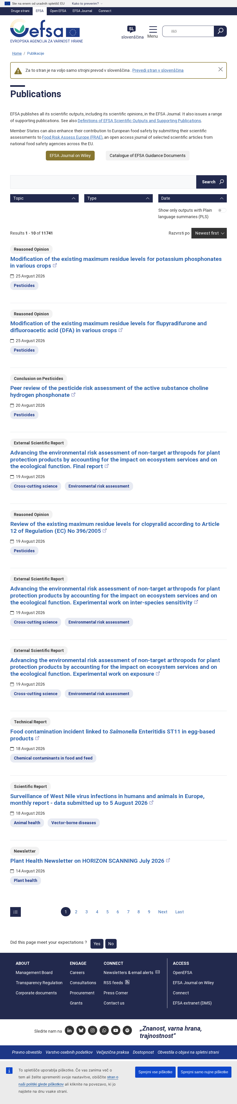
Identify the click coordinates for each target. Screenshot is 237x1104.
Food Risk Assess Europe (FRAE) (72, 137)
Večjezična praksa (112, 1052)
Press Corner (116, 992)
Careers (77, 972)
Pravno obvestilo (27, 1052)
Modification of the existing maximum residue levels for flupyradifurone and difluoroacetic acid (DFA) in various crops (108, 327)
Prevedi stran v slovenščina (158, 70)
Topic (18, 198)
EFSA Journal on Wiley (70, 155)
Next (162, 911)
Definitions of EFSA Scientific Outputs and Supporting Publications (139, 120)
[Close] (220, 69)
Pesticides (24, 285)
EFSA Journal (82, 11)
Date (165, 198)
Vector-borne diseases (73, 822)
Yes (97, 943)
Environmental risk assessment (99, 486)
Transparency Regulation (39, 982)
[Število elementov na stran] (15, 912)
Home (17, 53)
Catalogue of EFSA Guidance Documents (148, 155)
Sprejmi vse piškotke (155, 1072)
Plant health (25, 880)
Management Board (34, 972)
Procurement (82, 992)
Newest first (207, 233)
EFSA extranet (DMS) (192, 1003)
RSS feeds (113, 982)
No (111, 943)
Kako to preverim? (85, 3)
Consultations (83, 982)
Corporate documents (36, 992)
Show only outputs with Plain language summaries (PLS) (185, 213)
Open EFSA (58, 11)
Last (179, 911)
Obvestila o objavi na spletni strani (188, 1052)
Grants (76, 1003)
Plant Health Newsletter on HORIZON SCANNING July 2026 (87, 860)
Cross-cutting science (35, 486)
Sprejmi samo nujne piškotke (204, 1072)
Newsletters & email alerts (128, 972)
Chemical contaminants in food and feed (53, 758)
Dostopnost (143, 1052)
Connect (105, 11)
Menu (152, 36)
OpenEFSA (182, 972)
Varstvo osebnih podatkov (69, 1052)
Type (92, 198)
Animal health (27, 822)
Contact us (114, 1003)
